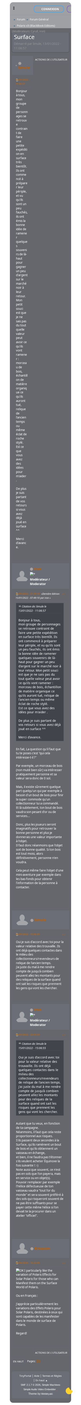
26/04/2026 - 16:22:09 (28, 1262)
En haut (18, 1361)
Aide (36, 1375)
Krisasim (42, 1248)
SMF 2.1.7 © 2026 (30, 1384)
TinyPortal (25, 1375)
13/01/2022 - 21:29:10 (28, 593)
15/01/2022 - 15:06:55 (28, 934)
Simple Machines (51, 1384)
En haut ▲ (42, 1380)
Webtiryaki (47, 1393)
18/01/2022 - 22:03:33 (28, 1034)
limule (24, 67)
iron (37, 568)
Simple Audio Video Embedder (39, 1389)
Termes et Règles (52, 1375)
